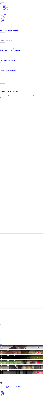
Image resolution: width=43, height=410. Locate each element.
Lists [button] (1, 18)
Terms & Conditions (3, 393)
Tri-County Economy (23, 61)
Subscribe (3, 2)
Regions (3, 11)
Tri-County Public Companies (32, 71)
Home (3, 28)
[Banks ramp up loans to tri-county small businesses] (2, 66)
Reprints (3, 19)
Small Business (4, 10)
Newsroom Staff (2, 386)
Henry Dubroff (2, 92)
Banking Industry (15, 41)
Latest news (18, 41)
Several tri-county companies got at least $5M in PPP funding (9, 30)
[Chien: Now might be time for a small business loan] (2, 87)
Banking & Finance (4, 5)
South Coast (5, 14)
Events (2, 21)
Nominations (2, 20)
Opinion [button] (2, 15)
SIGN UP (1, 344)
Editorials (3, 16)
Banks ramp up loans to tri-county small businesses (8, 60)
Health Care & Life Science (5, 7)
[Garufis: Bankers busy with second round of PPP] (2, 46)
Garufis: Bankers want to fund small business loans (8, 70)
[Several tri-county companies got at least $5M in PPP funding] (2, 36)
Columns (17, 92)
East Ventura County (6, 12)
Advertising (7, 387)
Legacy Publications (18, 386)
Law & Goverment (4, 8)
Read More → (21, 38)
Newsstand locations (8, 388)
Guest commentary (2, 41)
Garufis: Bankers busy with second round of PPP (7, 40)
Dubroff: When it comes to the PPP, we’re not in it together (9, 91)
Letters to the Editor (4, 17)
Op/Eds (20, 41)
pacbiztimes (2, 51)
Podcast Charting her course (5, 9)
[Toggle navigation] (0, 3)
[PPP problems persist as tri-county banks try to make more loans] (2, 56)
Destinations (4, 6)
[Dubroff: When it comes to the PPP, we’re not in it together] (1, 94)
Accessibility (2, 392)
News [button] (1, 4)
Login (2, 2)
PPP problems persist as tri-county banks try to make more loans (10, 50)
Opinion (21, 41)
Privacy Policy (2, 394)
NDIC (3, 395)
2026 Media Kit (7, 386)
